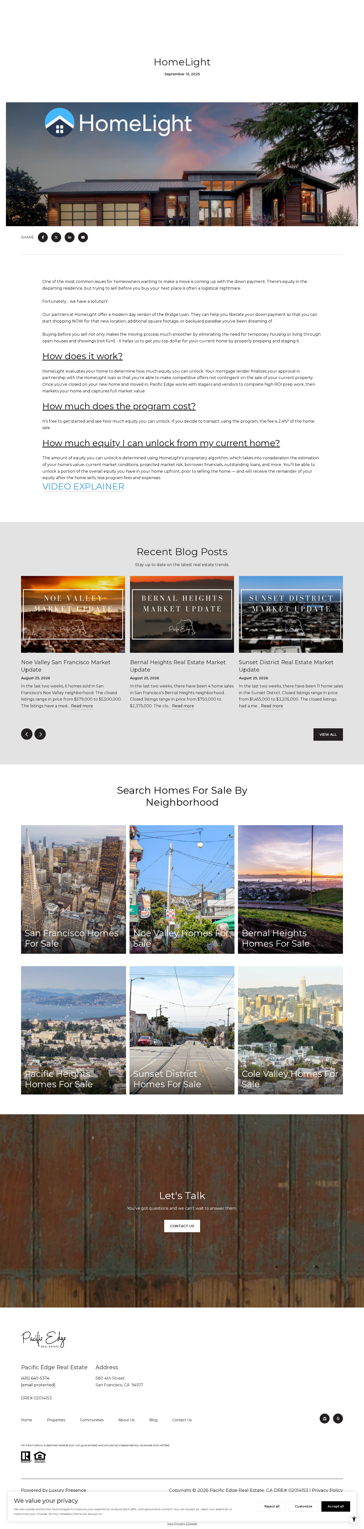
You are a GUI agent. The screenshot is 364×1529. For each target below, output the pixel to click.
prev (26, 734)
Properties (56, 1420)
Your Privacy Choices (182, 1523)
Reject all (272, 1506)
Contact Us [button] (182, 1226)
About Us (126, 1420)
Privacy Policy (327, 1490)
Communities (92, 1420)
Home (26, 1420)
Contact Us (182, 1420)
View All (328, 734)
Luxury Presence (67, 1490)
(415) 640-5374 (35, 1378)
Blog (153, 1420)
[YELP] (338, 1418)
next (40, 734)
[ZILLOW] (325, 1418)
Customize (303, 1506)
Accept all (336, 1506)
